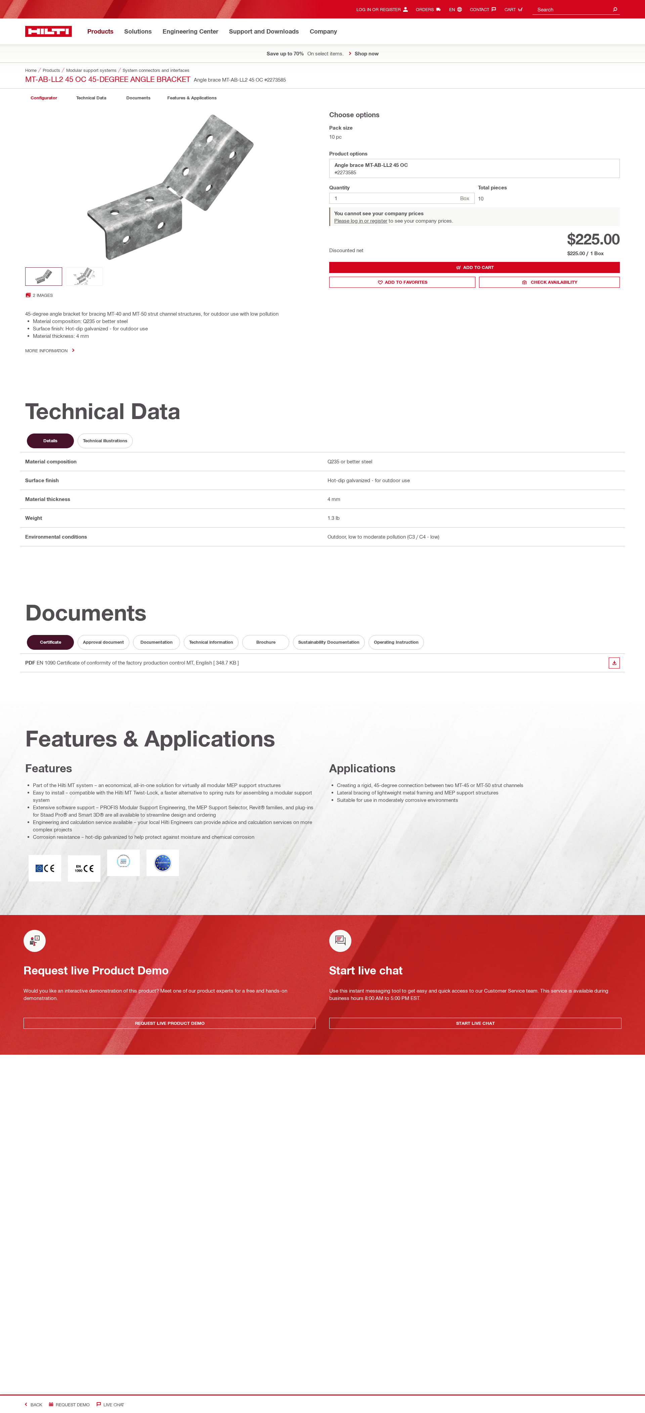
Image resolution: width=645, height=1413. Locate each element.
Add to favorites (406, 282)
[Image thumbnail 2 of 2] (84, 276)
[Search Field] (615, 9)
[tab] (43, 98)
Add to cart (478, 267)
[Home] (48, 31)
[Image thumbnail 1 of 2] (43, 276)
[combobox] (576, 9)
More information (46, 350)
